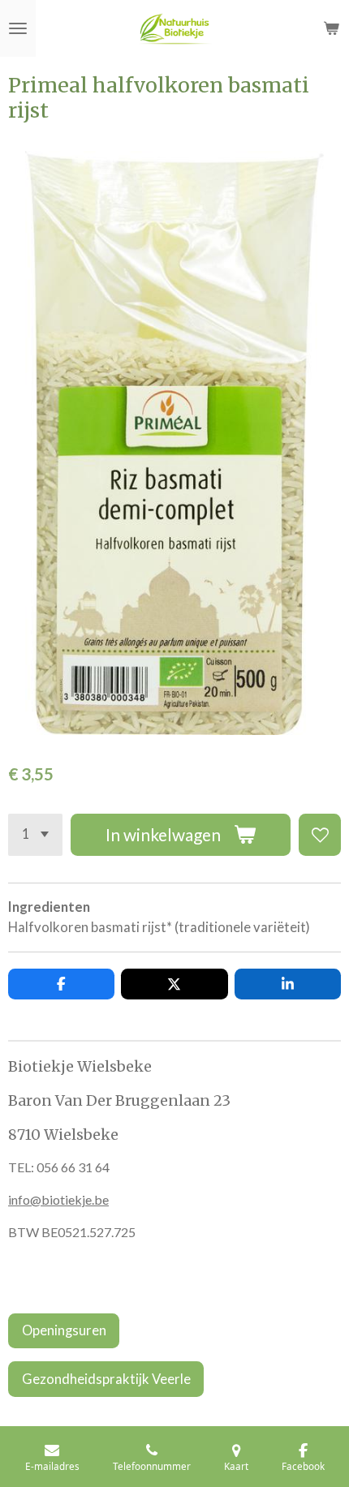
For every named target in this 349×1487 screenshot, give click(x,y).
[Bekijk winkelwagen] (331, 28)
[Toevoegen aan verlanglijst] (320, 835)
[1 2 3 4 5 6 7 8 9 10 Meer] (35, 835)
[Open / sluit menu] (18, 28)
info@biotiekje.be (58, 1199)
